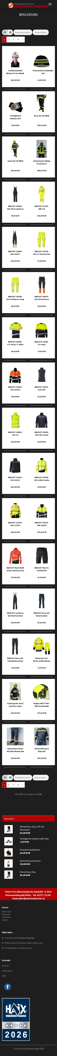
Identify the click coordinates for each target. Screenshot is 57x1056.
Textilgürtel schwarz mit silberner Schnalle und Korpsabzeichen (15, 117)
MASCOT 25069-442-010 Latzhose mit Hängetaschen (15, 207)
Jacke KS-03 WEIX (15, 161)
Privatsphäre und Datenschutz (18, 948)
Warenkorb (6, 917)
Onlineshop (18, 1048)
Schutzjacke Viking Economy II (41, 162)
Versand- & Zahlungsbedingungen (20, 937)
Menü (50, 4)
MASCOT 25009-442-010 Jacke (42, 433)
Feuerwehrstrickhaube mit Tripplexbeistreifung (43, 71)
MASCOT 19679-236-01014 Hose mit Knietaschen (41, 297)
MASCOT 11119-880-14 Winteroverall (42, 207)
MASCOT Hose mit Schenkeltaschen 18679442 (15, 659)
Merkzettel (6, 914)
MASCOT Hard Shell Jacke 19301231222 (15, 569)
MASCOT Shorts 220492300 (42, 569)
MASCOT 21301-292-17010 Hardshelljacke (15, 523)
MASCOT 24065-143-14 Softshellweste (15, 433)
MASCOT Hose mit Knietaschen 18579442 (42, 614)
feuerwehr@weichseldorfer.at (28, 898)
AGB (4, 975)
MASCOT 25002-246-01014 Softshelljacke (42, 523)
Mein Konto (6, 911)
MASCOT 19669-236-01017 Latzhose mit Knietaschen (15, 252)
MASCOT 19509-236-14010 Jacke (41, 478)
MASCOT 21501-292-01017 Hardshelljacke (15, 478)
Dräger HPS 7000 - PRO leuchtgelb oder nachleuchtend (41, 704)
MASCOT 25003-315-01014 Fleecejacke (15, 388)
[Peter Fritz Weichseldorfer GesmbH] (28, 5)
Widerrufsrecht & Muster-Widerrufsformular (24, 942)
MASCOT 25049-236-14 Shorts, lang (15, 297)
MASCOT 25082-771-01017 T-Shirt (15, 343)
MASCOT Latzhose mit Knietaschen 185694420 (15, 614)
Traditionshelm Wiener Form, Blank (15, 71)
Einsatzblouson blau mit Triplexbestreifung (41, 749)
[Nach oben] (49, 1052)
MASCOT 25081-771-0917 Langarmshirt (42, 343)
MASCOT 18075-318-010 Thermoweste (42, 388)
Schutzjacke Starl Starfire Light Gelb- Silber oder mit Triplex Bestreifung (15, 704)
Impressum (7, 970)
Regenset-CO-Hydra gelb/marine (41, 659)
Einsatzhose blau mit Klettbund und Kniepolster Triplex (15, 749)
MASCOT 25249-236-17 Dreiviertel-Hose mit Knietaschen (41, 252)
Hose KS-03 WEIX (41, 116)
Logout (5, 920)
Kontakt (5, 965)
